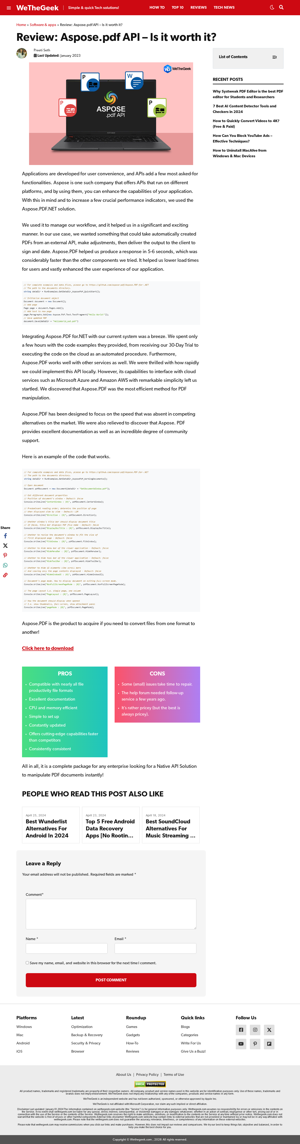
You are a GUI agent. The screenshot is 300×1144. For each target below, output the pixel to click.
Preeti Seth (42, 50)
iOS (19, 1052)
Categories (189, 1035)
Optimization (82, 1027)
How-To (132, 1043)
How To (157, 8)
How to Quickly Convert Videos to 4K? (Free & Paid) (246, 124)
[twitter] (5, 545)
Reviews (199, 8)
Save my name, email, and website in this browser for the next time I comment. (93, 963)
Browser (77, 1052)
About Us (123, 1075)
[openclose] (8, 8)
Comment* (35, 895)
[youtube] (241, 1044)
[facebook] (5, 535)
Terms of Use (174, 1075)
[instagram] (255, 1030)
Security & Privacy (86, 1043)
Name (32, 939)
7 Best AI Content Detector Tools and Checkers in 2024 (244, 109)
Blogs (185, 1027)
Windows (24, 1027)
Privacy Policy (147, 1075)
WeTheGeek (37, 8)
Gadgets (133, 1035)
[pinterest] (5, 555)
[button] (272, 9)
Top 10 (178, 8)
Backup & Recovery (87, 1035)
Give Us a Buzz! (193, 1052)
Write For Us (191, 1043)
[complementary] (5, 576)
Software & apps (43, 25)
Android (23, 1043)
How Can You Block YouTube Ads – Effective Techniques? (242, 138)
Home (21, 25)
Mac (19, 1035)
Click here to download (48, 648)
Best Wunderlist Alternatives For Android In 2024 (47, 829)
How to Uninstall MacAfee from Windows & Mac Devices (239, 153)
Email (120, 939)
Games (131, 1027)
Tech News (224, 8)
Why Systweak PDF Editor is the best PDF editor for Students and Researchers (248, 94)
